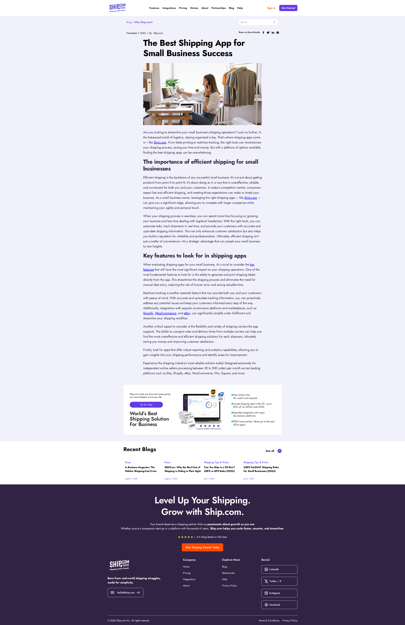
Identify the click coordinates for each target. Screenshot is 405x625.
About (204, 8)
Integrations (169, 8)
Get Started (288, 8)
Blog (231, 8)
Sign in (271, 8)
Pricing (183, 8)
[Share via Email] (277, 32)
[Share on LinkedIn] (272, 32)
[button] (154, 8)
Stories (194, 8)
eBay (187, 313)
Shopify (148, 313)
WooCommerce (165, 313)
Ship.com (160, 142)
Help (240, 8)
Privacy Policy (229, 585)
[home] (117, 8)
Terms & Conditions (269, 620)
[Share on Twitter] (268, 32)
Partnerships (219, 8)
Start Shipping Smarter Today (202, 547)
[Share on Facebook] (263, 32)
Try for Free (146, 405)
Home (186, 566)
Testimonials (228, 573)
